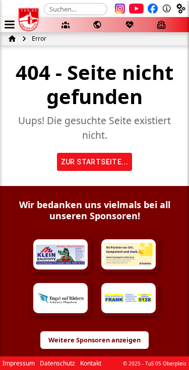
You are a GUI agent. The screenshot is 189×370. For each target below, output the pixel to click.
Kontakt (90, 363)
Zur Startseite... (95, 162)
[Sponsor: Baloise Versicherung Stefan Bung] (128, 254)
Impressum (19, 363)
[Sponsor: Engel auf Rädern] (60, 298)
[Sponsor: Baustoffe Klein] (60, 254)
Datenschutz (57, 363)
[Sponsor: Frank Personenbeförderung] (128, 298)
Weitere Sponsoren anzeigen (94, 339)
